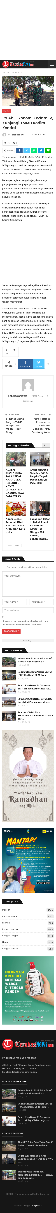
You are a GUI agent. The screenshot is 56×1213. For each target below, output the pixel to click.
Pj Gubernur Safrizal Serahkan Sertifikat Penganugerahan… (35, 700)
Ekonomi (6, 922)
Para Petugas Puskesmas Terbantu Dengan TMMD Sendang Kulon (41, 425)
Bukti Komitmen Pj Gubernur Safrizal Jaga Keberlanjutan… (34, 687)
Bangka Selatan (10, 948)
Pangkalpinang (10, 929)
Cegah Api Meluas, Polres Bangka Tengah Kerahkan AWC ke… (35, 1158)
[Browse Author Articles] (28, 385)
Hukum (5, 942)
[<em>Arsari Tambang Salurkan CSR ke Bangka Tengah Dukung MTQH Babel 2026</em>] (40, 459)
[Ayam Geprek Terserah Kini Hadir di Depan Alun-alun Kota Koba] (16, 508)
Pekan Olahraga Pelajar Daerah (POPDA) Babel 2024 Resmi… (35, 673)
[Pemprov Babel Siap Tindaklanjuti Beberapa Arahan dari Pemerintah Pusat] (9, 716)
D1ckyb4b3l (36, 1205)
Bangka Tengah (10, 935)
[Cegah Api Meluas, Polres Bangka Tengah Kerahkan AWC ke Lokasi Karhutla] (9, 1159)
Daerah (6, 111)
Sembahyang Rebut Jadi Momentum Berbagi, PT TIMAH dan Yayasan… (35, 1174)
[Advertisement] (28, 30)
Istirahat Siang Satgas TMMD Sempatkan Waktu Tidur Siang (14, 425)
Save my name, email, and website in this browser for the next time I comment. (25, 623)
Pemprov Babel (10, 916)
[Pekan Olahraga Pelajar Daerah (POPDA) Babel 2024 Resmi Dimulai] (9, 675)
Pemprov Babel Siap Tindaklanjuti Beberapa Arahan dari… (35, 715)
